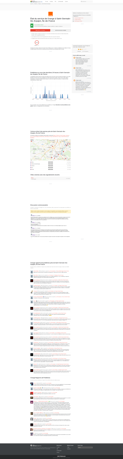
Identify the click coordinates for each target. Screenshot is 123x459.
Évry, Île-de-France (66, 296)
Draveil (33, 136)
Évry (31, 136)
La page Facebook (77, 19)
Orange (39, 3)
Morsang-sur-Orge (48, 136)
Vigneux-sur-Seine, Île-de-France (61, 342)
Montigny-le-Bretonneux (40, 136)
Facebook (68, 448)
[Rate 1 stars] (79, 49)
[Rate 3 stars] (82, 49)
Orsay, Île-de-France (59, 291)
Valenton (67, 135)
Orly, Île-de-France (62, 313)
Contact (66, 1)
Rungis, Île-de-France (63, 285)
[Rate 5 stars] (86, 49)
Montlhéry (32, 137)
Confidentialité (60, 1)
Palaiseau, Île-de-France (58, 275)
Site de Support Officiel (78, 21)
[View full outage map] (50, 149)
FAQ (55, 1)
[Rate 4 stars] (84, 49)
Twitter (68, 447)
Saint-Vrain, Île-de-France (63, 279)
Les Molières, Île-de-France (61, 332)
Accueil (46, 1)
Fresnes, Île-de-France (60, 300)
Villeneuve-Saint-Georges (60, 135)
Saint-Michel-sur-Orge (56, 136)
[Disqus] (50, 226)
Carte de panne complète (61, 30)
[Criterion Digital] (61, 456)
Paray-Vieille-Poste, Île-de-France (63, 271)
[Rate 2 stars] (80, 49)
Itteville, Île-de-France (63, 369)
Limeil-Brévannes (64, 136)
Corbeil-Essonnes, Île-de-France (63, 364)
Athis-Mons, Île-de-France (61, 322)
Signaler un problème (41, 30)
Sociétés (51, 1)
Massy (54, 135)
